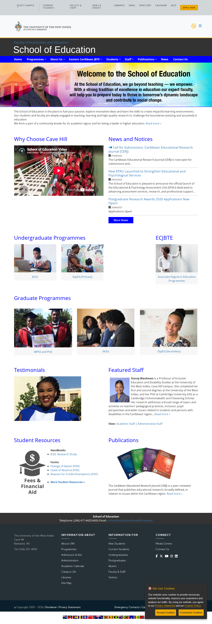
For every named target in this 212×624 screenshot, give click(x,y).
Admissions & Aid (71, 554)
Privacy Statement (70, 607)
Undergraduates (118, 554)
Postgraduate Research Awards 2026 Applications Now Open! (148, 201)
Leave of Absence (62, 470)
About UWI (68, 543)
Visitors (112, 577)
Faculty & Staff (76, 6)
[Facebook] (157, 556)
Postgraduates (117, 560)
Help (173, 5)
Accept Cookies (166, 612)
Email (132, 5)
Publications (123, 440)
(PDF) (76, 470)
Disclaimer (51, 607)
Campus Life (68, 571)
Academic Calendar (72, 566)
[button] (16, 85)
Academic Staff (125, 424)
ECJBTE (164, 237)
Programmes (69, 549)
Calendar (161, 5)
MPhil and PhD (43, 352)
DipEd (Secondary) (169, 351)
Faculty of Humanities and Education (41, 42)
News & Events (96, 6)
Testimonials (29, 369)
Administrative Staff (150, 424)
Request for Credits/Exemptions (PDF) (74, 474)
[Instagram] (172, 556)
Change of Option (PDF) (65, 466)
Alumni (112, 566)
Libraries (119, 5)
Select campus (25, 5)
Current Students (48, 6)
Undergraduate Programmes (49, 237)
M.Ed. (106, 351)
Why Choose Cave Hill (40, 138)
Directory (145, 5)
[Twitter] (162, 556)
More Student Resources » (68, 482)
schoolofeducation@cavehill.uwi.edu (130, 520)
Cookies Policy (193, 605)
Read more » (153, 123)
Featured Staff (126, 369)
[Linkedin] (177, 556)
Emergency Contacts (127, 607)
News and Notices (130, 138)
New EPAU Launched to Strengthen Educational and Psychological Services (147, 173)
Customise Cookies (191, 612)
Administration (70, 560)
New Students (116, 543)
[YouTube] (167, 556)
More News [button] (121, 220)
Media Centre (164, 543)
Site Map (66, 583)
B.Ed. (35, 277)
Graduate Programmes (42, 297)
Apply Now (189, 8)
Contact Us (162, 549)
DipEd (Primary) (82, 277)
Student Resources (37, 440)
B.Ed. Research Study (64, 454)
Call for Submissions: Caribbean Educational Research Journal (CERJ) (150, 149)
